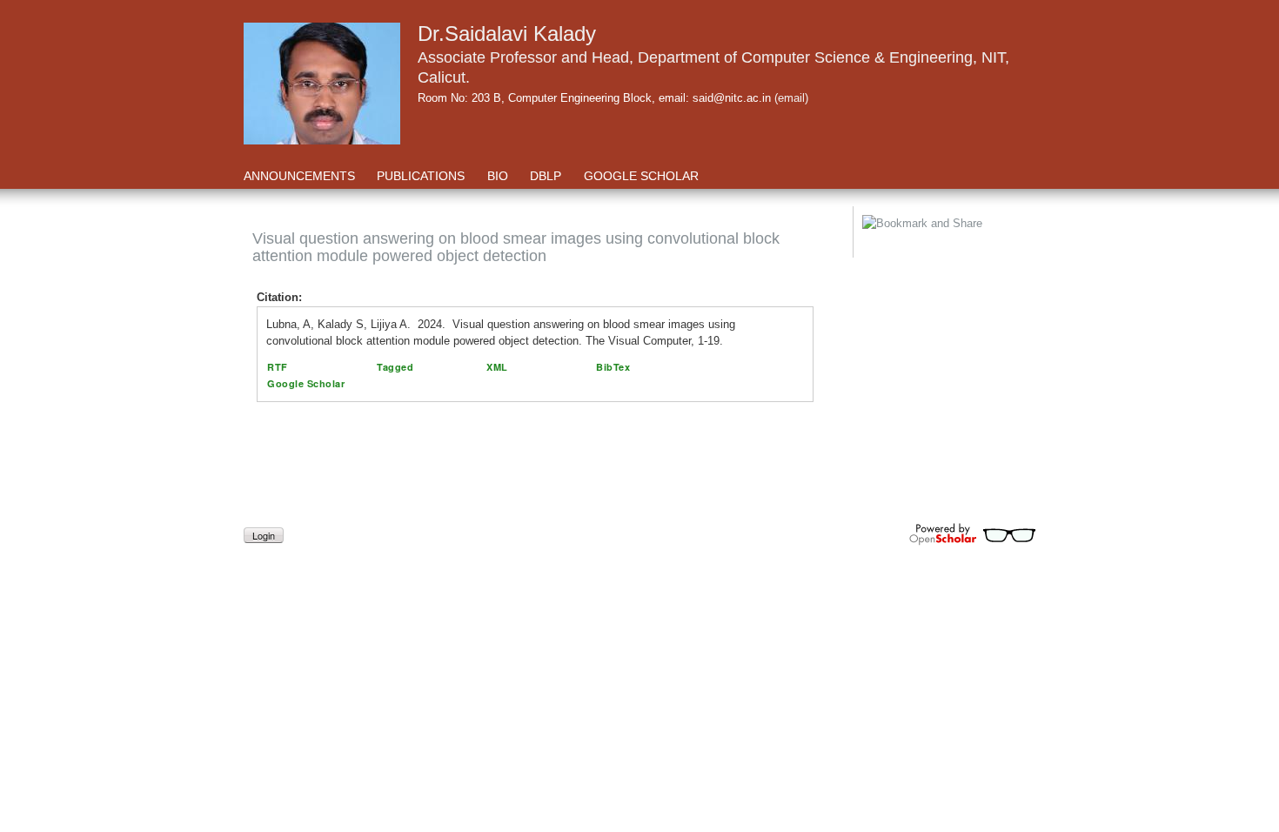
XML (497, 366)
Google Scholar (641, 176)
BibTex (613, 366)
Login (263, 535)
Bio (497, 176)
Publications (421, 176)
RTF (277, 366)
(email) (791, 97)
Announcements (299, 176)
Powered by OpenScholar (972, 534)
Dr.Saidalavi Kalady (507, 33)
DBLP (547, 176)
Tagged (395, 366)
